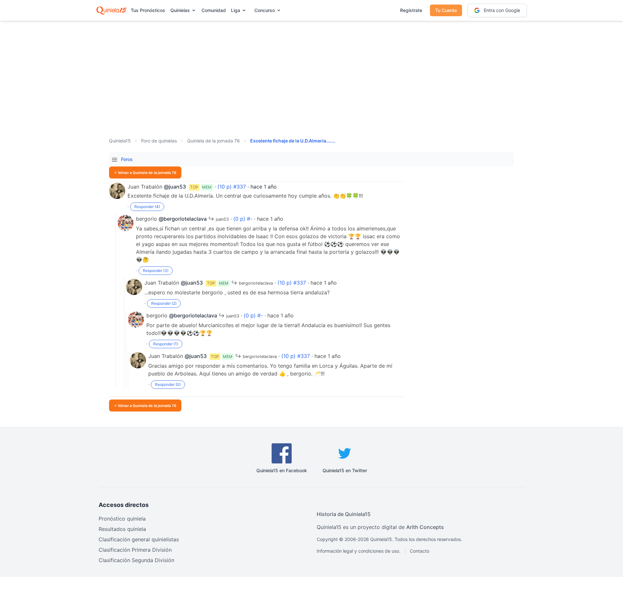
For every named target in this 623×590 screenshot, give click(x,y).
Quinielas (180, 10)
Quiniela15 (120, 140)
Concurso (264, 10)
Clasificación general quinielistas (139, 539)
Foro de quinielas (159, 140)
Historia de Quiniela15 (344, 514)
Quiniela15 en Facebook (281, 470)
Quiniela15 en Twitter (345, 470)
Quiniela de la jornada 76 (213, 140)
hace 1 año (263, 186)
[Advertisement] (311, 71)
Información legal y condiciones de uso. (358, 551)
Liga (235, 10)
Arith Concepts (425, 527)
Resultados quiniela (122, 529)
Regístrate (411, 10)
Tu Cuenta (446, 10)
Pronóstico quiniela (122, 518)
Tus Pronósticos (148, 10)
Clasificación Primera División (135, 550)
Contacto (419, 551)
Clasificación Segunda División (136, 560)
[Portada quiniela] (111, 10)
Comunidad (214, 10)
